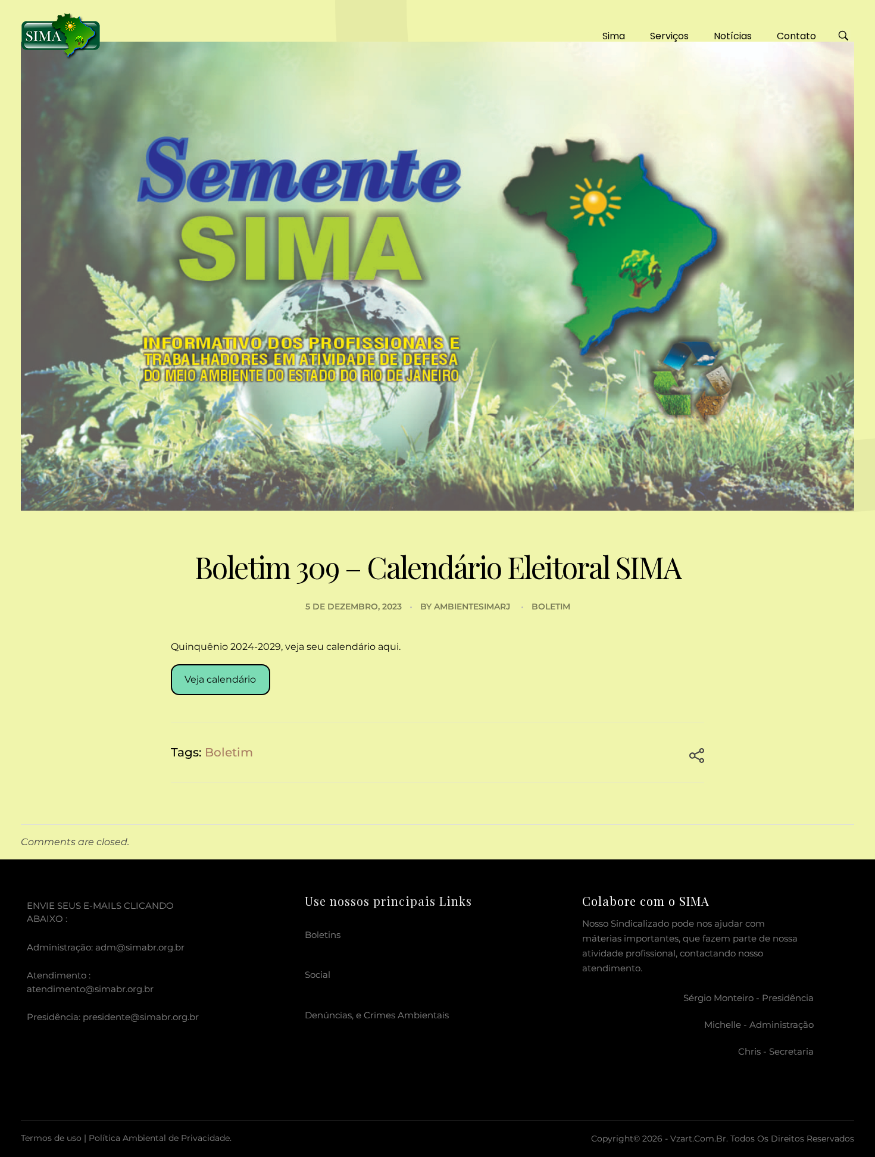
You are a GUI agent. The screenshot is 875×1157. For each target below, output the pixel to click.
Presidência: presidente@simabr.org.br (113, 1016)
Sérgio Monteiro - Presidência (748, 997)
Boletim (551, 606)
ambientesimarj (472, 606)
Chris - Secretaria (776, 1051)
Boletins (322, 934)
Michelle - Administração (759, 1024)
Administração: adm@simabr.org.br (106, 947)
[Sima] (61, 34)
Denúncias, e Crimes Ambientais (377, 1015)
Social (317, 974)
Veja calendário (220, 679)
